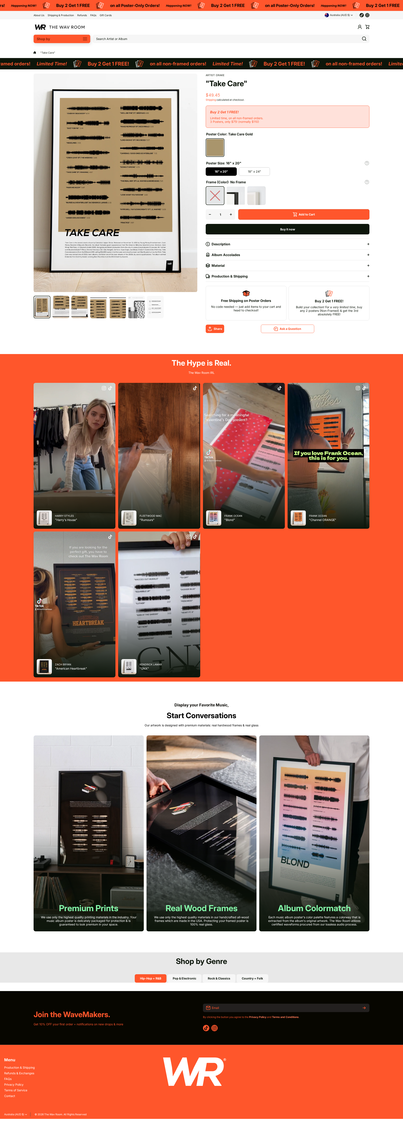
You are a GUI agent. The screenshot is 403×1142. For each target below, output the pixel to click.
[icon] (104, 388)
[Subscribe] (364, 1008)
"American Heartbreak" (71, 668)
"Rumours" (147, 520)
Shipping (211, 99)
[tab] (184, 978)
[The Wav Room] (60, 27)
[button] (367, 27)
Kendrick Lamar (151, 664)
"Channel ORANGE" (322, 520)
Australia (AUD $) (14, 1114)
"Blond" (229, 520)
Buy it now (287, 229)
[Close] (72, 564)
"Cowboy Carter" (37, 569)
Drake (220, 75)
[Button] (367, 163)
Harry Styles (64, 515)
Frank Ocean (233, 515)
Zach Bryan (63, 664)
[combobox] (231, 39)
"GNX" (144, 668)
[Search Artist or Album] (364, 39)
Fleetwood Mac (151, 515)
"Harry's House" (66, 520)
